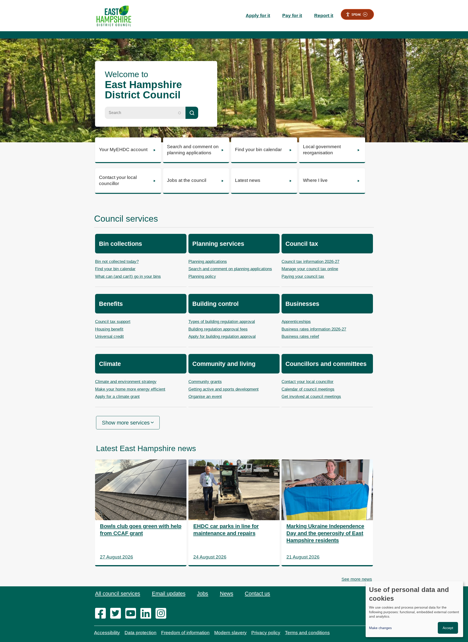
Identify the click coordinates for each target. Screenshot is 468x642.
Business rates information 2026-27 (314, 329)
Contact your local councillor (307, 381)
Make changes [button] (380, 628)
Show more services (126, 423)
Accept (448, 628)
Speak (356, 14)
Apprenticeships (296, 321)
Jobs (202, 593)
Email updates (168, 593)
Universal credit (109, 336)
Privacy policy (265, 632)
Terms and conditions (307, 632)
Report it (323, 15)
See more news (356, 579)
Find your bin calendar (115, 269)
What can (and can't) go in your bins (128, 276)
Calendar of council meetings (308, 389)
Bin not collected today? (117, 261)
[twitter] (117, 614)
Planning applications (207, 261)
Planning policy (202, 276)
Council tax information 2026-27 (310, 261)
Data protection (140, 632)
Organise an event (205, 396)
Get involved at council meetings (311, 396)
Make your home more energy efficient (130, 389)
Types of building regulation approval (221, 321)
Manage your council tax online (310, 269)
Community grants (205, 381)
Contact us (257, 593)
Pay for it (292, 15)
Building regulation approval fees (218, 329)
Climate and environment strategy (125, 381)
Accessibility (107, 632)
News (226, 593)
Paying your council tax (303, 276)
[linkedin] (147, 614)
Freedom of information (185, 632)
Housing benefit (109, 329)
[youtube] (132, 614)
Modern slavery (230, 632)
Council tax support (112, 321)
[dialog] (414, 609)
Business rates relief (300, 336)
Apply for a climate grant (117, 396)
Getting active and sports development (223, 389)
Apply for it (258, 15)
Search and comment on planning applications (230, 269)
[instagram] (162, 614)
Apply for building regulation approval (222, 336)
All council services (117, 593)
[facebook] (102, 614)
